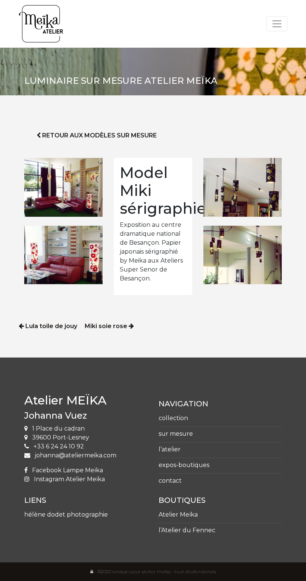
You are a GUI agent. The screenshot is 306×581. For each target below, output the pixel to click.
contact (170, 480)
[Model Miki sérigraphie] (63, 186)
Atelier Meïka (178, 514)
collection (173, 418)
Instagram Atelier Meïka (68, 479)
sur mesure (176, 433)
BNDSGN (120, 571)
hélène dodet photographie (66, 514)
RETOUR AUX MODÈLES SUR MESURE (99, 135)
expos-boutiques (184, 465)
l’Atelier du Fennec (187, 530)
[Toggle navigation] (276, 23)
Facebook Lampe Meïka (67, 470)
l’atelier (170, 449)
